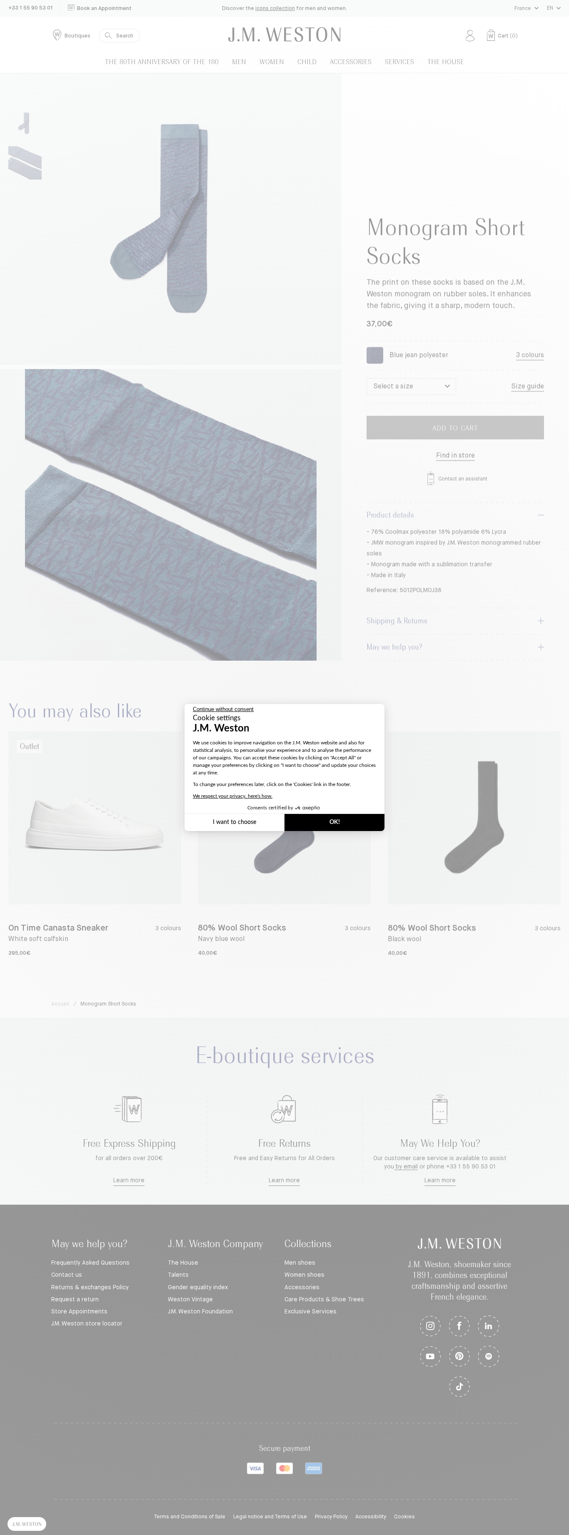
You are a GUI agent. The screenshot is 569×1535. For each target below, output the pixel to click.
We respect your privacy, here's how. (232, 796)
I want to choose (234, 822)
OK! (334, 822)
